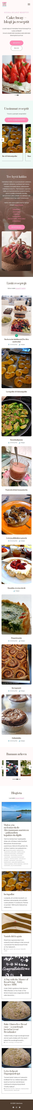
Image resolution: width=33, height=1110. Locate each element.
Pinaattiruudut (16, 638)
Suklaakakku (16, 738)
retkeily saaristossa (8, 863)
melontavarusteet (14, 858)
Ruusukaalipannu (16, 440)
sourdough (11, 1042)
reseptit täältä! (20, 288)
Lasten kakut (16, 216)
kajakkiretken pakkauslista (10, 852)
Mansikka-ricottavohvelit (16, 588)
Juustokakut (17, 212)
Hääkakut (16, 214)
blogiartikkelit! (19, 798)
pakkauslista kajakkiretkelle (18, 862)
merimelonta (12, 860)
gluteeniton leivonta (10, 1088)
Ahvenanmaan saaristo (10, 850)
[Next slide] (31, 140)
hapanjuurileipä (24, 1088)
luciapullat (9, 894)
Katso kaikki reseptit (16, 120)
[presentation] (15, 768)
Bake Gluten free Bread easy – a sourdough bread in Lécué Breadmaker (15, 1028)
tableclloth (23, 949)
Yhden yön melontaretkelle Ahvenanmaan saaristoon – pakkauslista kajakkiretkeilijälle (16, 830)
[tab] (15, 95)
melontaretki (7, 857)
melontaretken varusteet (16, 855)
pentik (11, 949)
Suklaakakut (16, 209)
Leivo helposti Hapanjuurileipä (12, 1072)
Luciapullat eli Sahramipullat (16, 392)
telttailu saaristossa (18, 863)
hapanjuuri (17, 1088)
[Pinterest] (19, 1107)
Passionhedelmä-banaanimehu (17, 490)
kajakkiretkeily (20, 850)
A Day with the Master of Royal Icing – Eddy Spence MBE (16, 982)
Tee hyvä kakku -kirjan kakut (16, 218)
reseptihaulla (19, 205)
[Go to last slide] (2, 140)
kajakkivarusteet (21, 852)
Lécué (6, 1042)
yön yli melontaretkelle (16, 865)
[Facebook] (13, 1107)
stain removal (17, 949)
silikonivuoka (16, 1090)
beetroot (7, 949)
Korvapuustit (16, 688)
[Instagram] (16, 1107)
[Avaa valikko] (29, 4)
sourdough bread (18, 1042)
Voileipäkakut (16, 221)
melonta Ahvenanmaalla (10, 853)
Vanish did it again (13, 936)
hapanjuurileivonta (8, 1090)
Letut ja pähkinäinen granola (16, 538)
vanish (5, 950)
